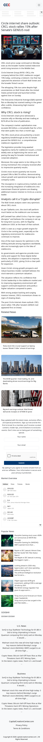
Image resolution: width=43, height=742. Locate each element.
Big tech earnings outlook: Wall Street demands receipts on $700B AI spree (18, 410)
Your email (22, 445)
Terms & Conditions (21, 728)
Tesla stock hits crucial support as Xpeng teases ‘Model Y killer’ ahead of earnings (19, 347)
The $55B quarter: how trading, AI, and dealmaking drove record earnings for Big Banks (19, 381)
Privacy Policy (21, 725)
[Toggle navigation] (39, 5)
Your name (21, 437)
